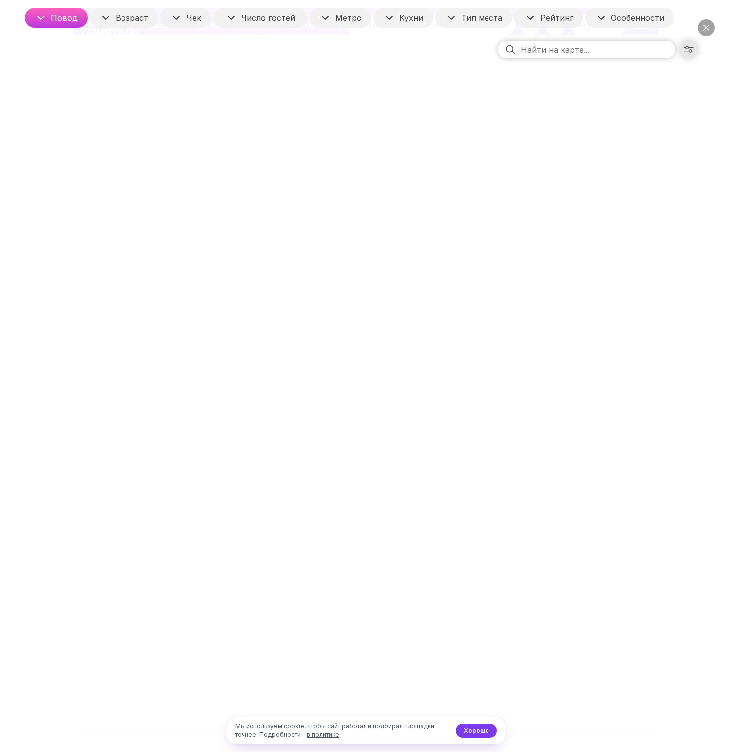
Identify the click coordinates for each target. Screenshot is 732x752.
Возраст (132, 18)
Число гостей (268, 18)
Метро (348, 18)
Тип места (481, 18)
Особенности (637, 18)
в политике (323, 734)
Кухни (411, 18)
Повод (64, 18)
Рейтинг (556, 18)
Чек (193, 18)
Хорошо (476, 730)
